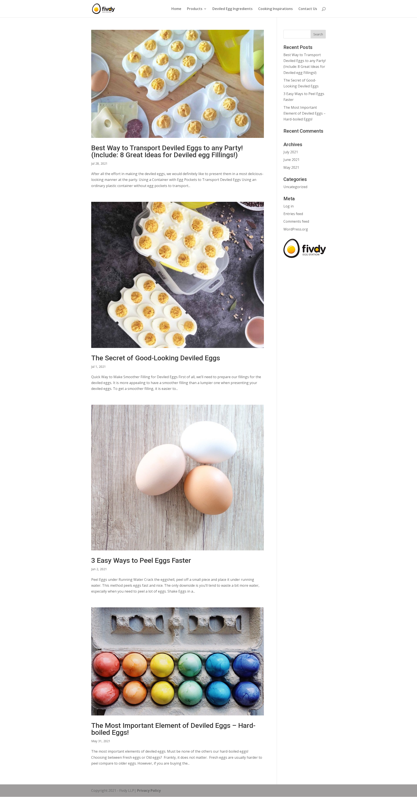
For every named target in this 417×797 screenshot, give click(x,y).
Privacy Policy (148, 790)
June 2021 (291, 159)
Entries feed (293, 213)
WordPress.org (295, 229)
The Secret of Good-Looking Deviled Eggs (155, 358)
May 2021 (291, 167)
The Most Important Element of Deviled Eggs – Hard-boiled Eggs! (173, 729)
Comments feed (296, 221)
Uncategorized (295, 186)
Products (194, 9)
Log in (288, 206)
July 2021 (290, 152)
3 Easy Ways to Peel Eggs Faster (141, 560)
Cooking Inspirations (275, 9)
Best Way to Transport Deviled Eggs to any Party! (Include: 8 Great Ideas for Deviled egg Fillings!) (167, 151)
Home (176, 9)
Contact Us (307, 9)
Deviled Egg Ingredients (232, 9)
